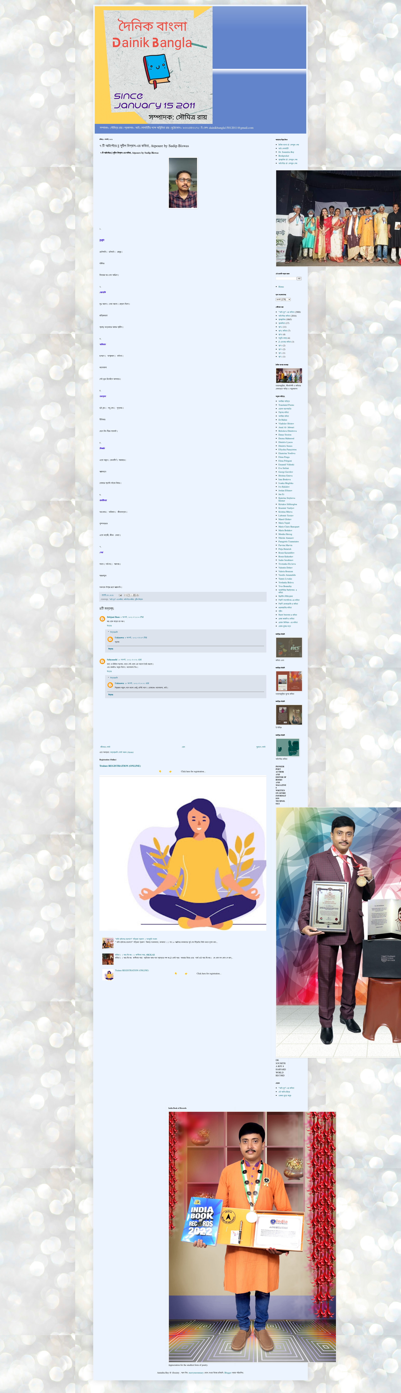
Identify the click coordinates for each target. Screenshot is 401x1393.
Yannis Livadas (285, 578)
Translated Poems (286, 404)
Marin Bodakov (285, 530)
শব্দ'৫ (280, 326)
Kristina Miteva (285, 511)
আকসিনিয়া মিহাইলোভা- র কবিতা (288, 591)
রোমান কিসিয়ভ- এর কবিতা (288, 622)
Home (281, 286)
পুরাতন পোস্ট (261, 746)
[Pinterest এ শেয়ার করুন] (137, 595)
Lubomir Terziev (286, 515)
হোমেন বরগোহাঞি (285, 408)
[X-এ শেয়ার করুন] (131, 595)
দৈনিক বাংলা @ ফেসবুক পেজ (289, 144)
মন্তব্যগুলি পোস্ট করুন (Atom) (122, 752)
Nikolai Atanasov (286, 537)
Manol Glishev (285, 519)
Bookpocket (284, 155)
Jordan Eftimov (285, 490)
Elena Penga (284, 456)
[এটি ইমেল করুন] (125, 595)
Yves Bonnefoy (285, 586)
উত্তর (109, 625)
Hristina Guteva (285, 475)
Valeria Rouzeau (286, 571)
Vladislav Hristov (286, 423)
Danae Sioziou (285, 434)
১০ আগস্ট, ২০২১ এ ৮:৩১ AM (129, 659)
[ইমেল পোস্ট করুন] (120, 595)
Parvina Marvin (285, 545)
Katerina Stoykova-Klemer (287, 499)
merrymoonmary (196, 1372)
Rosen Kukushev (286, 556)
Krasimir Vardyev (286, 507)
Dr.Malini (283, 419)
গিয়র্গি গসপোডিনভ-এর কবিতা (289, 599)
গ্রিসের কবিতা (284, 412)
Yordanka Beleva (286, 582)
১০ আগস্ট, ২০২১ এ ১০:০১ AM (137, 683)
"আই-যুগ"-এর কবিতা (116, 599)
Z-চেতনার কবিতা (285, 341)
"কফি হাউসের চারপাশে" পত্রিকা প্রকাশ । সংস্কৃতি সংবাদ (136, 938)
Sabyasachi (112, 659)
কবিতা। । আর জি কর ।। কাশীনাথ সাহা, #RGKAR (135, 954)
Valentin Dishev (286, 567)
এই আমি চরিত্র (284, 1091)
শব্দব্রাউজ (282, 319)
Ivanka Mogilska (286, 483)
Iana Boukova (285, 479)
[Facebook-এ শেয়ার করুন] (134, 595)
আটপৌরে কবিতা (129, 599)
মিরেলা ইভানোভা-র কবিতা (288, 614)
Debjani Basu (113, 617)
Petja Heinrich (285, 548)
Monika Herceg (285, 534)
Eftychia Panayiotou (288, 449)
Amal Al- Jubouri (286, 427)
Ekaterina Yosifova (287, 453)
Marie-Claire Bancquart (289, 526)
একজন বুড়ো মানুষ (285, 1095)
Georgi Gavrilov (286, 471)
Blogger (228, 1372)
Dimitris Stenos (285, 445)
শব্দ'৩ (280, 345)
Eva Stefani (284, 468)
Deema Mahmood (286, 438)
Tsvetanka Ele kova (287, 563)
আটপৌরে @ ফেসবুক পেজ (288, 163)
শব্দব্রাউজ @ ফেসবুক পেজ (288, 159)
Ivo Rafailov (284, 486)
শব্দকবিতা (282, 323)
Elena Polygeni (285, 460)
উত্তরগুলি (114, 631)
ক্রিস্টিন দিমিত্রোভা (286, 596)
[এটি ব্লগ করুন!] (128, 595)
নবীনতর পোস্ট (105, 746)
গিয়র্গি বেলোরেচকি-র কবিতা (288, 603)
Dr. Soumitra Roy (286, 151)
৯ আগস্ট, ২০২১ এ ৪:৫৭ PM (136, 637)
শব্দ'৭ (280, 349)
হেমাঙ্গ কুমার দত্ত (285, 626)
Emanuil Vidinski (286, 464)
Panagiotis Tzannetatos (289, 541)
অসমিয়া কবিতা (284, 415)
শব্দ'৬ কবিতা (283, 330)
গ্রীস (280, 611)
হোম (183, 746)
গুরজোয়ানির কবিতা (285, 607)
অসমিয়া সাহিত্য (284, 401)
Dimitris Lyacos (286, 442)
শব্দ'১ (280, 352)
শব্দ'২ (280, 356)
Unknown (119, 637)
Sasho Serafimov (286, 560)
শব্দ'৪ (280, 334)
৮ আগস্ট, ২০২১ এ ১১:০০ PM (132, 616)
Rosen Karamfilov (286, 552)
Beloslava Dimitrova (288, 430)
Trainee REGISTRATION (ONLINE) (120, 766)
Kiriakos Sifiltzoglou (288, 504)
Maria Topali (284, 522)
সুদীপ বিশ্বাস (139, 599)
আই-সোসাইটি (284, 148)
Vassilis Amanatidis (287, 574)
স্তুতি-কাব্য (283, 337)
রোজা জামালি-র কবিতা (286, 618)
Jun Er (281, 494)
